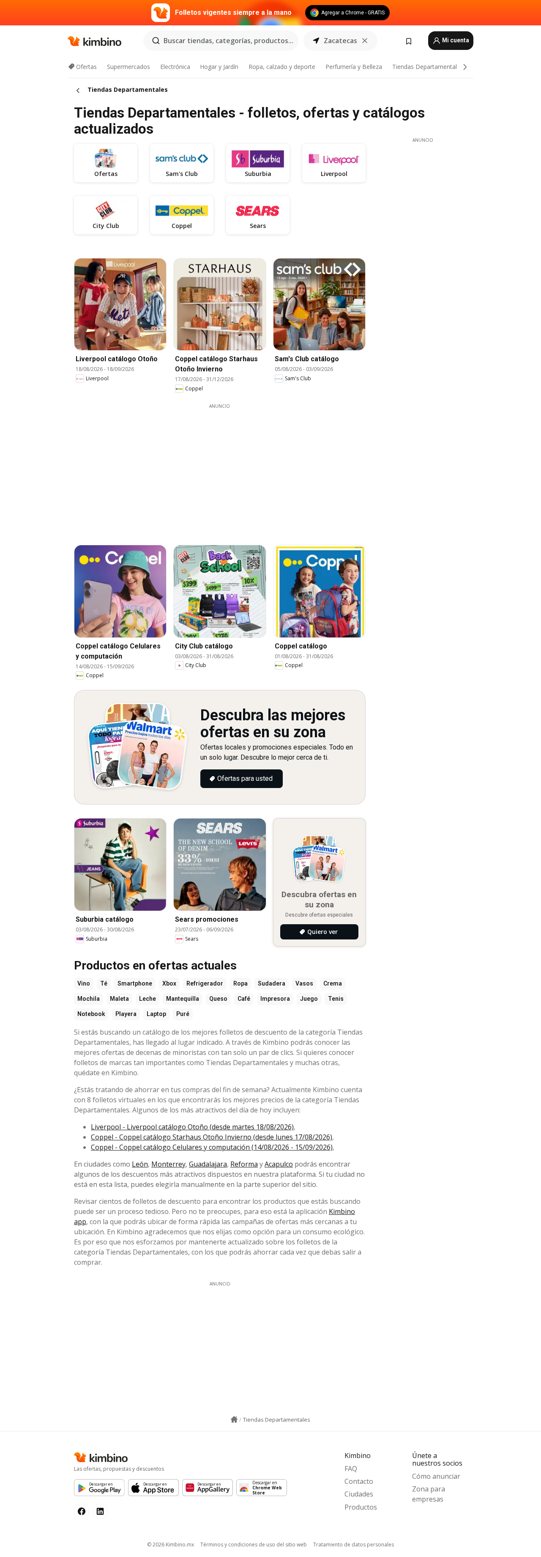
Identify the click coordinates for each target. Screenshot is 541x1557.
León (140, 1164)
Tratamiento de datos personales (353, 1544)
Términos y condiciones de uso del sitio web (253, 1544)
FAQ (350, 1468)
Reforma (244, 1164)
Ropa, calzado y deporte (282, 67)
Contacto (358, 1481)
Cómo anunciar (436, 1476)
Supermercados (128, 67)
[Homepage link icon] (234, 1419)
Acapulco (279, 1164)
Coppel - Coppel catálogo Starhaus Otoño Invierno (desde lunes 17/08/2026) (211, 1137)
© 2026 (170, 1544)
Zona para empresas (428, 1494)
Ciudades (358, 1494)
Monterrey (168, 1164)
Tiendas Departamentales (427, 67)
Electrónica (175, 67)
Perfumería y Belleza (353, 67)
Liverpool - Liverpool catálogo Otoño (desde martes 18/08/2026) (192, 1126)
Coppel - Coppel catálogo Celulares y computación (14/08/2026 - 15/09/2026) (212, 1147)
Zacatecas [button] (340, 40)
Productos (360, 1507)
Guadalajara (208, 1164)
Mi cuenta (455, 40)
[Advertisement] (226, 468)
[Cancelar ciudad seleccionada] (365, 40)
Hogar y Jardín (219, 67)
